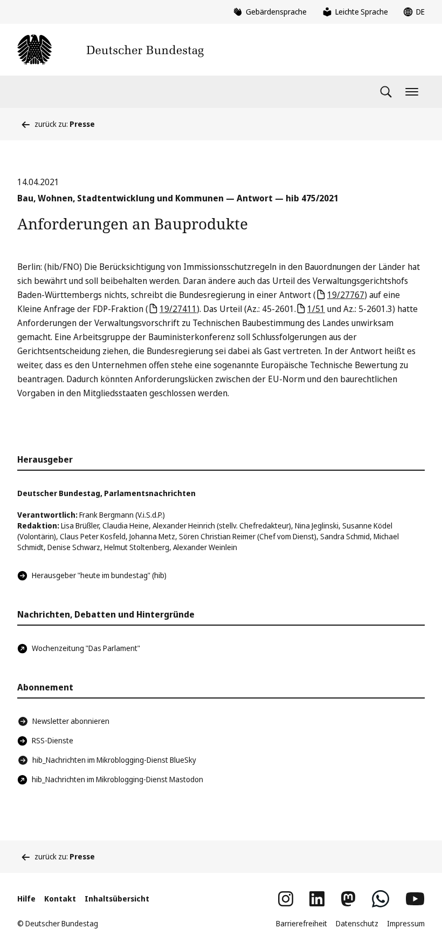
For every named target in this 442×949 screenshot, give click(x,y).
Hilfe (26, 898)
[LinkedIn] (316, 898)
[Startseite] (110, 50)
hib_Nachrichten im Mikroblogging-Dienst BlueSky (114, 760)
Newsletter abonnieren (70, 721)
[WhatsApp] (380, 898)
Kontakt (60, 898)
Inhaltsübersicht (117, 898)
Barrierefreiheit (301, 923)
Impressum (406, 923)
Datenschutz (357, 923)
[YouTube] (415, 898)
